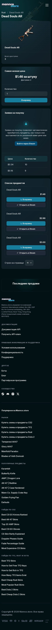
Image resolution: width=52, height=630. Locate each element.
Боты (4, 370)
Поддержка (7, 357)
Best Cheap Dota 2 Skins (13, 594)
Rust (4, 12)
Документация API (11, 329)
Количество (11, 89)
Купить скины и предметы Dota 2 (18, 437)
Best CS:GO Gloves (11, 529)
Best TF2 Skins (9, 560)
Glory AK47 (7, 446)
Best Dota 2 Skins (10, 589)
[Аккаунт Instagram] (13, 393)
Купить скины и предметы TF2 (17, 427)
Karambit (6, 468)
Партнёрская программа (14, 380)
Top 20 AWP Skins (10, 524)
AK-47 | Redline (9, 483)
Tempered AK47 (10, 441)
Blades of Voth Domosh (13, 456)
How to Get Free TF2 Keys (14, 565)
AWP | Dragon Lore (11, 478)
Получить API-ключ (11, 334)
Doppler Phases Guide (12, 538)
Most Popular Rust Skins (13, 585)
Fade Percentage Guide (13, 543)
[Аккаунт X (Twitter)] (18, 393)
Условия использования (13, 347)
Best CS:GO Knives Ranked (14, 514)
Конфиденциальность (12, 352)
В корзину (26, 100)
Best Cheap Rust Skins (12, 580)
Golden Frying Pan (10, 497)
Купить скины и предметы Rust (17, 432)
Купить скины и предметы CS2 (17, 422)
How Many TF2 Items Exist (14, 575)
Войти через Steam (26, 144)
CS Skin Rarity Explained (13, 534)
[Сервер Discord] (8, 393)
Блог (4, 375)
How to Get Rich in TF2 (12, 570)
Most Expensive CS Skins (13, 548)
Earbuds (5, 502)
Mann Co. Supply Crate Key (15, 492)
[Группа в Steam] (3, 393)
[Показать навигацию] (46, 5)
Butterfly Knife (8, 473)
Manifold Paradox (10, 451)
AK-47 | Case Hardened (13, 488)
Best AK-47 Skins (10, 519)
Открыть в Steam (27, 205)
